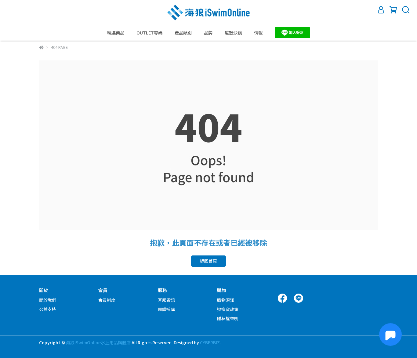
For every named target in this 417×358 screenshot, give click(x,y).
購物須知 (225, 300)
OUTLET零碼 (149, 33)
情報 (258, 33)
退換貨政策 (227, 309)
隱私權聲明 (227, 318)
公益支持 (47, 309)
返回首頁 (208, 261)
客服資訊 (166, 300)
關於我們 (47, 300)
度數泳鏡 (233, 33)
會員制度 (106, 300)
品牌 (208, 33)
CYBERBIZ (210, 342)
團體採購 (166, 309)
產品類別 (183, 33)
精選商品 (115, 33)
